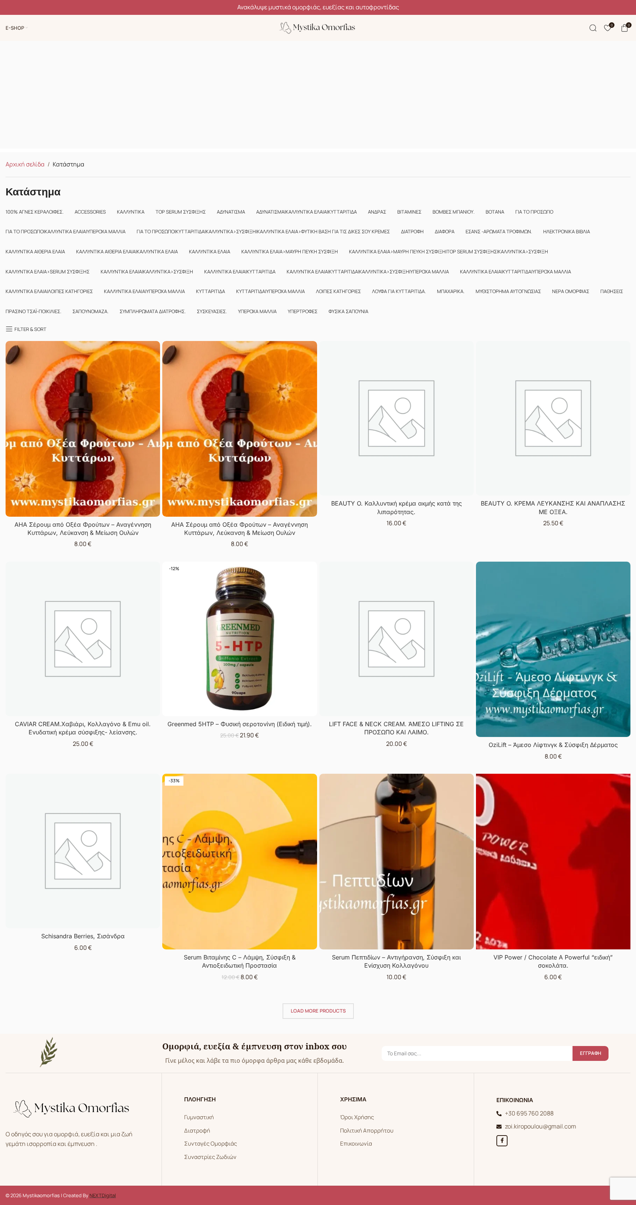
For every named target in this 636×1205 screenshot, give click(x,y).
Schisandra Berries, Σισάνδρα (83, 936)
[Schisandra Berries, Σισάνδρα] (83, 851)
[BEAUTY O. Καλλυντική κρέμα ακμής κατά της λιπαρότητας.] (396, 418)
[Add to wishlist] (153, 349)
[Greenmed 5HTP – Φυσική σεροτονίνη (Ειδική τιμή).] (239, 639)
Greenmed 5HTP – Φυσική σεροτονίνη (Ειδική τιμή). (239, 724)
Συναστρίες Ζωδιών (210, 1157)
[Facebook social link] (502, 1140)
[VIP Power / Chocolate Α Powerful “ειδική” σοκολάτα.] (553, 861)
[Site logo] (318, 27)
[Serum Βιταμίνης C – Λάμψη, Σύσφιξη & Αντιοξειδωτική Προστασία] (239, 861)
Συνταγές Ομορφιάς (210, 1143)
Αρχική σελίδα (25, 164)
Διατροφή (197, 1130)
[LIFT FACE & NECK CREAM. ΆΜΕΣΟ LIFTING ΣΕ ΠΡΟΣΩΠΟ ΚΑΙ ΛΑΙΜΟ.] (396, 639)
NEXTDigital (102, 1195)
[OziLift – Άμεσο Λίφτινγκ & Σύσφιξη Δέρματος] (553, 649)
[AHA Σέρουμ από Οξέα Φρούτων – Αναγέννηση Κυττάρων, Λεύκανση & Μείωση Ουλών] (83, 429)
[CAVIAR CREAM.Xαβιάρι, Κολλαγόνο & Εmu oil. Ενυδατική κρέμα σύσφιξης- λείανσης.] (83, 639)
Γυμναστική (199, 1117)
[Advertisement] (318, 97)
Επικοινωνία (356, 1143)
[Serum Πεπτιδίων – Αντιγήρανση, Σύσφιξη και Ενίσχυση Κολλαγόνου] (396, 861)
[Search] (593, 27)
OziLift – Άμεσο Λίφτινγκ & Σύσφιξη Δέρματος (553, 744)
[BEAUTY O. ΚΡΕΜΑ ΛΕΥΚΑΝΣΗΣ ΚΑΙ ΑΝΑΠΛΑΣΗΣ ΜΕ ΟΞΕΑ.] (553, 418)
